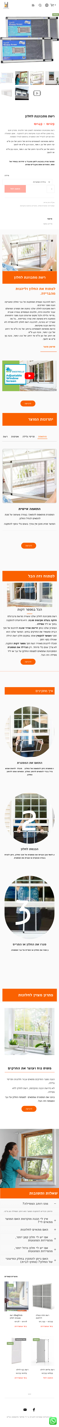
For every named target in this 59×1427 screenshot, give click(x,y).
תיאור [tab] (49, 218)
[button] (53, 5)
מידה (7, 175)
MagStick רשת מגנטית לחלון (16, 1316)
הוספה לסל (15, 188)
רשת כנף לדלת (22, 1369)
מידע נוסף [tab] (47, 223)
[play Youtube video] (29, 376)
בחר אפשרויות (21, 1326)
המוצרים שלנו (42, 206)
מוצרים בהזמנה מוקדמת (28, 206)
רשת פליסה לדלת (47, 1369)
